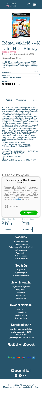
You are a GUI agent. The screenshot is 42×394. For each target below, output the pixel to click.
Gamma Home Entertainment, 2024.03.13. (18, 54)
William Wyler (9, 52)
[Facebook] (16, 375)
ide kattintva (17, 199)
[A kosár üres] (29, 4)
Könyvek (5, 58)
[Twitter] (20, 375)
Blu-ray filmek (15, 58)
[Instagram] (24, 375)
